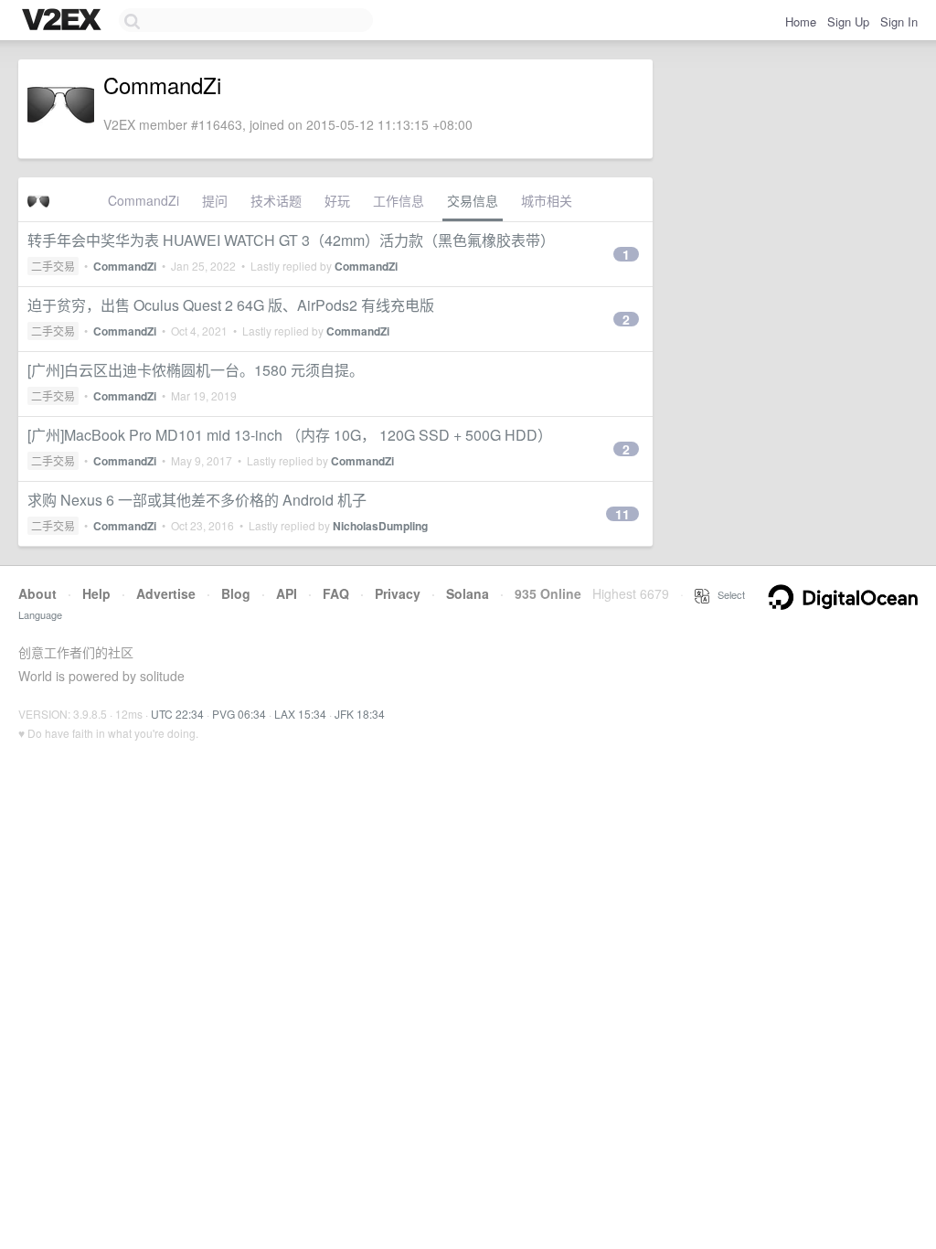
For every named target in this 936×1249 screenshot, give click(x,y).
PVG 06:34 (239, 713)
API (286, 593)
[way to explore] (64, 21)
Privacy (397, 593)
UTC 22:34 (177, 713)
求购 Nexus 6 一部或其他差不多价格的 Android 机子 (197, 499)
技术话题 (276, 200)
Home (800, 21)
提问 (215, 200)
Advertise (166, 593)
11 (622, 514)
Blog (235, 593)
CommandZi (143, 200)
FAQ (336, 593)
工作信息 (398, 200)
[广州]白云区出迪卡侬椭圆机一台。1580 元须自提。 (195, 369)
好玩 (337, 200)
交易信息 (472, 200)
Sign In (899, 21)
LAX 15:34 (300, 713)
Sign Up (848, 21)
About (37, 593)
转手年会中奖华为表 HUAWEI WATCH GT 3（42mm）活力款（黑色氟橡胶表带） (291, 240)
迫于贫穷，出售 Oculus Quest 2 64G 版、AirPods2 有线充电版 (230, 304)
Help (96, 593)
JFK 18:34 (360, 713)
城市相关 (546, 200)
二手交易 (53, 265)
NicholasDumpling (380, 526)
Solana (467, 593)
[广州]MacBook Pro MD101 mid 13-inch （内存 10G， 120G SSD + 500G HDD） (289, 434)
